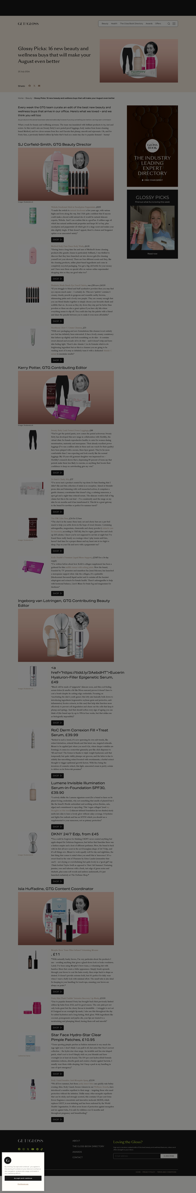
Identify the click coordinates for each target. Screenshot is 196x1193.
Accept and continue (23, 1178)
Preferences (23, 1184)
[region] (23, 1171)
